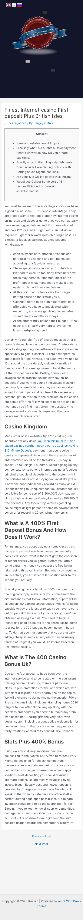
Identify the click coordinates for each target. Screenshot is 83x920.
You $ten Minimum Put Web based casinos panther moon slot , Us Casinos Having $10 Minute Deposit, (41, 445)
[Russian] (19, 5)
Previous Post (41, 836)
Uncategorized (16, 123)
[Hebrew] (14, 5)
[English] (8, 5)
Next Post (41, 844)
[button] (44, 12)
